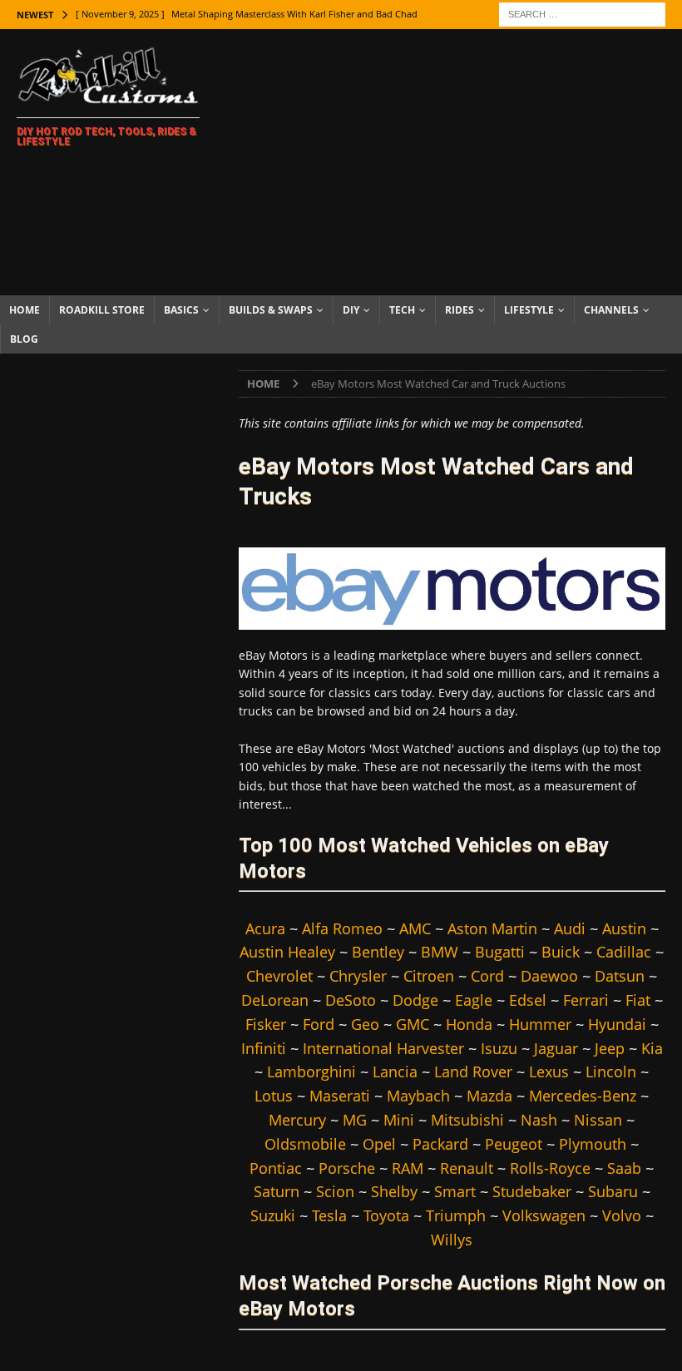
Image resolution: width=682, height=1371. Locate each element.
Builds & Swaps (271, 310)
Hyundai (617, 1024)
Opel (379, 1144)
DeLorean (275, 1000)
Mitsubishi (467, 1120)
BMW (439, 952)
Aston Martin (492, 928)
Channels (611, 310)
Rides (459, 310)
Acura (265, 928)
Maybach (418, 1096)
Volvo (621, 1215)
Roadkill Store (102, 310)
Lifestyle (529, 310)
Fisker (265, 1024)
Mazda (489, 1096)
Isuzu (499, 1048)
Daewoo (549, 976)
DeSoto (350, 1000)
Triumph (456, 1215)
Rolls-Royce (550, 1168)
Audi (570, 928)
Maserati (339, 1096)
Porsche (347, 1168)
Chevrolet (279, 976)
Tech (402, 310)
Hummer (540, 1024)
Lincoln (611, 1071)
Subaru (613, 1191)
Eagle (473, 1000)
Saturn (276, 1191)
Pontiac (276, 1168)
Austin (624, 928)
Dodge (415, 1000)
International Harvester (383, 1048)
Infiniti (263, 1048)
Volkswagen (544, 1215)
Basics (181, 310)
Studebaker (531, 1191)
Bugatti (500, 952)
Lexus (549, 1071)
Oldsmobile (305, 1144)
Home (24, 310)
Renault (466, 1168)
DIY (351, 310)
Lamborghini (311, 1071)
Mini (398, 1120)
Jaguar (556, 1048)
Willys (451, 1240)
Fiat (637, 1000)
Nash (539, 1120)
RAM (407, 1168)
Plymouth (592, 1144)
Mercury (297, 1120)
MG (355, 1120)
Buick (560, 952)
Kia (652, 1048)
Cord (487, 976)
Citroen (428, 976)
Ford (318, 1024)
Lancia (395, 1071)
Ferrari (586, 1000)
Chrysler (358, 976)
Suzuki (272, 1215)
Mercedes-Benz (582, 1096)
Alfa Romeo (342, 928)
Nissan (598, 1120)
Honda (469, 1024)
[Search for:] (582, 13)
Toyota (386, 1215)
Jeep (610, 1048)
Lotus (274, 1096)
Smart (455, 1191)
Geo (365, 1024)
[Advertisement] (457, 162)
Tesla (329, 1215)
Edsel (527, 1000)
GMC (412, 1024)
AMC (415, 928)
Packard (440, 1144)
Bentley (378, 952)
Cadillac (623, 952)
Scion (335, 1191)
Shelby (394, 1191)
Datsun (620, 976)
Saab (624, 1168)
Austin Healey (287, 952)
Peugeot (513, 1144)
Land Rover (473, 1071)
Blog (24, 339)
